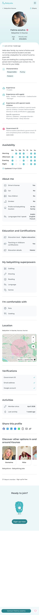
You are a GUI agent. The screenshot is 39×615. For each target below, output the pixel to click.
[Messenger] (15, 429)
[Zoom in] (33, 337)
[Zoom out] (33, 341)
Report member (10, 479)
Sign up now (19, 521)
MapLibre (20, 359)
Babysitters (6, 468)
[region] (19, 348)
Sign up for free (22, 479)
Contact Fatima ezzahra (16, 611)
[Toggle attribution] (35, 359)
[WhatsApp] (18, 429)
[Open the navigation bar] (35, 3)
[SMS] (22, 429)
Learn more (31, 111)
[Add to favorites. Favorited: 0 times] (35, 611)
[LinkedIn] (11, 429)
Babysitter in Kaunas (19, 33)
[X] (7, 429)
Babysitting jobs (18, 468)
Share (34, 8)
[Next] (36, 456)
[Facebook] (3, 429)
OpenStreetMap (29, 359)
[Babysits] (7, 3)
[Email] (26, 429)
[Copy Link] (30, 429)
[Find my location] (33, 346)
